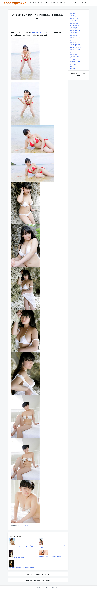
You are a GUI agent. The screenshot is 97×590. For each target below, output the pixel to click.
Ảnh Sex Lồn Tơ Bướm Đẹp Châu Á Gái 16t (50, 556)
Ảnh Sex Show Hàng (75, 47)
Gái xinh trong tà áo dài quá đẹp (17, 557)
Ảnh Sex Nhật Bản (75, 44)
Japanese (72, 63)
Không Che (67, 2)
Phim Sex (84, 2)
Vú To (79, 2)
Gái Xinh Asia (73, 59)
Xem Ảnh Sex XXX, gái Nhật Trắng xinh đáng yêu (21, 546)
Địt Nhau (47, 2)
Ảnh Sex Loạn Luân (75, 40)
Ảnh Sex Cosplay (74, 27)
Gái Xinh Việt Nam (75, 61)
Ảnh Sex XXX (73, 52)
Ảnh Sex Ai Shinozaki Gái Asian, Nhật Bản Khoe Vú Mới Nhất (52, 546)
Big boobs (72, 57)
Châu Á (32, 2)
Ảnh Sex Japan (74, 34)
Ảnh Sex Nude (74, 46)
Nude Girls (73, 64)
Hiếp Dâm (53, 2)
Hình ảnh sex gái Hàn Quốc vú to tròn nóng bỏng (21, 567)
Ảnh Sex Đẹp (73, 54)
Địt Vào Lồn (73, 68)
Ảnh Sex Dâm (73, 28)
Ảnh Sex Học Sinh (75, 32)
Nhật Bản (40, 2)
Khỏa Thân (60, 2)
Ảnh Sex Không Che (75, 39)
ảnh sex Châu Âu (74, 25)
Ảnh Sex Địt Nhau (74, 56)
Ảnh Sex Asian (74, 18)
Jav (36, 2)
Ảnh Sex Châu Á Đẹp (22, 525)
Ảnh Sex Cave (74, 22)
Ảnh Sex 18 (73, 15)
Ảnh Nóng (72, 13)
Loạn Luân (74, 2)
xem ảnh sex (36, 32)
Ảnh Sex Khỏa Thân (75, 37)
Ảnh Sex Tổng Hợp (75, 49)
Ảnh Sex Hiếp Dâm (75, 30)
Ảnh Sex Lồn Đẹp (74, 42)
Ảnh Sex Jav (73, 35)
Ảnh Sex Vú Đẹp (74, 51)
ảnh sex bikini (73, 20)
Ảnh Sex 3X (73, 17)
